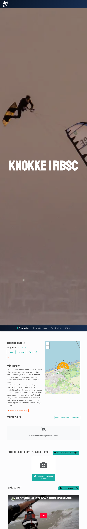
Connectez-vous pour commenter (68, 417)
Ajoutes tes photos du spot (67, 453)
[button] (62, 367)
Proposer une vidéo (70, 488)
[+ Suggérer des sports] (8, 357)
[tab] (23, 328)
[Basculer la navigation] (83, 4)
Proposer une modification (19, 411)
